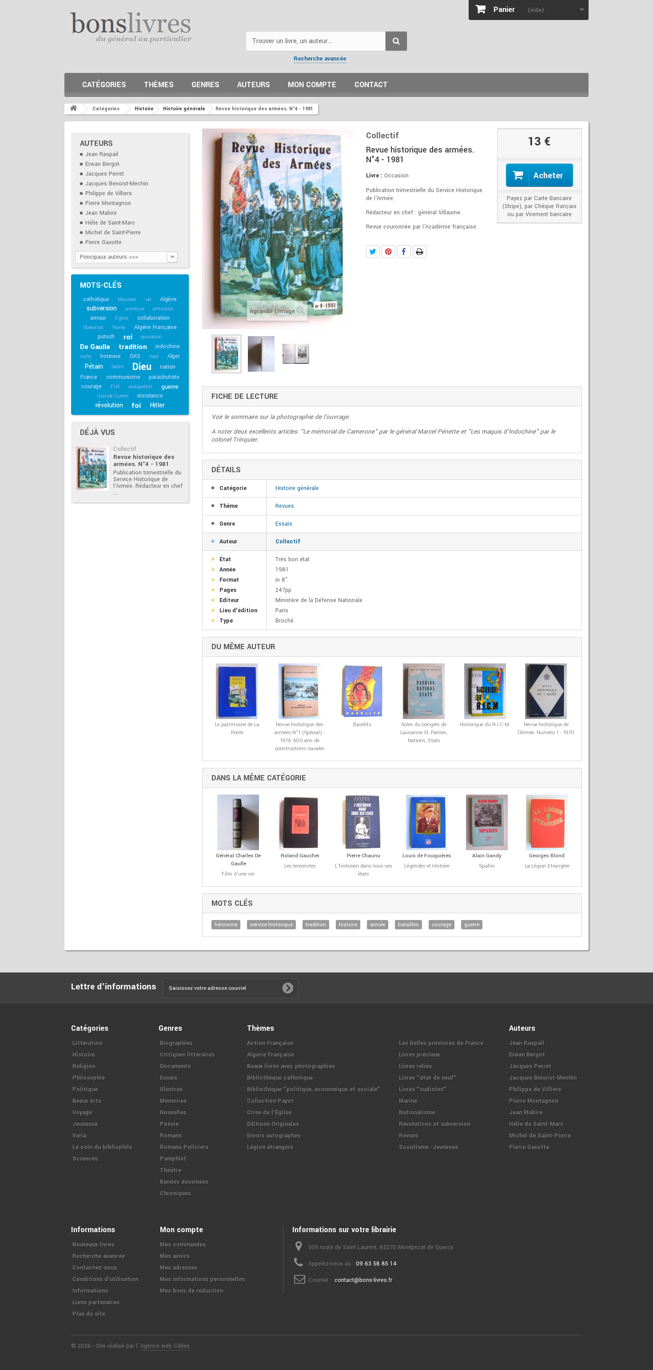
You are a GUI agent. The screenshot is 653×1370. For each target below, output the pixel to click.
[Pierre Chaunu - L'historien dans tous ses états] (363, 822)
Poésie (169, 1124)
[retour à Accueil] (73, 109)
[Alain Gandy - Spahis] (487, 822)
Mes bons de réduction (191, 1291)
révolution (109, 405)
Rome (118, 327)
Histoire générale (297, 488)
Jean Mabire (101, 213)
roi (127, 337)
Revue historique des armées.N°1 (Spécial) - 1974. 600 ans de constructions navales (300, 736)
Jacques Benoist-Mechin (116, 184)
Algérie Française (155, 327)
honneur (110, 356)
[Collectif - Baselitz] (362, 691)
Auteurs (253, 85)
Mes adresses (178, 1268)
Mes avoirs (174, 1256)
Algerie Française (270, 1055)
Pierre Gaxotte (103, 242)
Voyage (82, 1113)
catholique (96, 299)
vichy (86, 356)
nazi (154, 356)
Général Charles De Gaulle (238, 860)
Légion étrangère (270, 1147)
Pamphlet (173, 1159)
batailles (408, 924)
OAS (135, 356)
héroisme (226, 924)
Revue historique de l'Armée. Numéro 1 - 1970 (546, 728)
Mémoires (173, 1101)
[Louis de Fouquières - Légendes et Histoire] (427, 822)
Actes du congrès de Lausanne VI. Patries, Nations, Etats (424, 732)
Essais (283, 524)
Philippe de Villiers (108, 193)
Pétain (93, 366)
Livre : (374, 176)
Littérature (87, 1043)
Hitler (157, 405)
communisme (123, 377)
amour (98, 318)
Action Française (270, 1043)
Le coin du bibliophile (102, 1147)
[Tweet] (373, 251)
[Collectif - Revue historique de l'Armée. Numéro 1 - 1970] (546, 691)
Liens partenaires (95, 1302)
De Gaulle (95, 347)
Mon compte (312, 85)
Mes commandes (183, 1245)
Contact (371, 85)
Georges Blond (547, 856)
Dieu (141, 367)
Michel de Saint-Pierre (113, 233)
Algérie (168, 299)
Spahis (487, 866)
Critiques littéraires (187, 1055)
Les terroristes (300, 866)
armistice (163, 309)
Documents (175, 1066)
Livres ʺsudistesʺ (422, 1089)
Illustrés (171, 1089)
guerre (170, 386)
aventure (134, 309)
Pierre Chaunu (363, 856)
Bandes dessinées (184, 1182)
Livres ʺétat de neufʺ (428, 1078)
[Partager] (404, 251)
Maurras (127, 299)
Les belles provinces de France (441, 1043)
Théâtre (170, 1170)
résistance (150, 396)
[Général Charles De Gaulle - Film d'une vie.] (238, 822)
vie (148, 299)
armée (377, 924)
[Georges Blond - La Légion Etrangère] (547, 822)
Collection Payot (270, 1101)
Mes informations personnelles (202, 1279)
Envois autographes (273, 1136)
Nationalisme (417, 1113)
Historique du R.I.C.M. (485, 724)
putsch (106, 337)
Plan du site (88, 1314)
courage (91, 386)
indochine (167, 346)
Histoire (83, 1055)
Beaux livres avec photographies (291, 1066)
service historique (271, 924)
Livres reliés (415, 1066)
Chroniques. (176, 1193)
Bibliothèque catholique (280, 1078)
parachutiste (164, 377)
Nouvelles (173, 1113)
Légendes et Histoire (427, 866)
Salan (117, 366)
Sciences (85, 1159)
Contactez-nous (94, 1268)
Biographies (176, 1043)
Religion (83, 1066)
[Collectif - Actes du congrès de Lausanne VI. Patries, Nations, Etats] (423, 691)
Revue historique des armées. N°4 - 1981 (143, 460)
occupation (140, 386)
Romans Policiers (184, 1147)
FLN (115, 386)
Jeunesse (85, 1124)
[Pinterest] (388, 251)
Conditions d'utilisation (105, 1279)
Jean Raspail (101, 154)
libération (93, 327)
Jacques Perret (104, 174)
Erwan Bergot (102, 164)
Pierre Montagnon (108, 203)
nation (167, 367)
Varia (79, 1136)
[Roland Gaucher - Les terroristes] (300, 822)
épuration (151, 337)
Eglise (121, 318)
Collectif (124, 449)
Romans (171, 1136)
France (88, 377)
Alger (173, 356)
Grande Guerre (112, 396)
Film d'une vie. (238, 874)
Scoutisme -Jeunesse (428, 1147)
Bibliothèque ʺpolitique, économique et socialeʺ (313, 1089)
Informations (90, 1291)
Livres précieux (419, 1055)
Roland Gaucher (300, 856)
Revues (284, 506)
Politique (85, 1089)
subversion (101, 308)
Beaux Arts (86, 1101)
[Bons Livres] (151, 27)
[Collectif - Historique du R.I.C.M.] (485, 691)
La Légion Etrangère (547, 866)
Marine (408, 1101)
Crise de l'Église (269, 1113)
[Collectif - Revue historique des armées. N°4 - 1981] (92, 468)
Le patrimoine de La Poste (237, 728)
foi (135, 405)
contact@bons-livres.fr (363, 1280)
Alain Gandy (487, 856)
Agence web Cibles (165, 1346)
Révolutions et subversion (434, 1124)
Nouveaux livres (93, 1245)
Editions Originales (273, 1124)
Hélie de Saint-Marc (110, 223)
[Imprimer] (419, 251)
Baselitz (362, 724)
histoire (348, 924)
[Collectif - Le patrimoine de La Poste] (237, 691)
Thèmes (159, 85)
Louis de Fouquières (426, 856)
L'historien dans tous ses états (363, 870)
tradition (133, 347)
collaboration (153, 318)
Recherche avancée (320, 59)
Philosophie (88, 1078)
